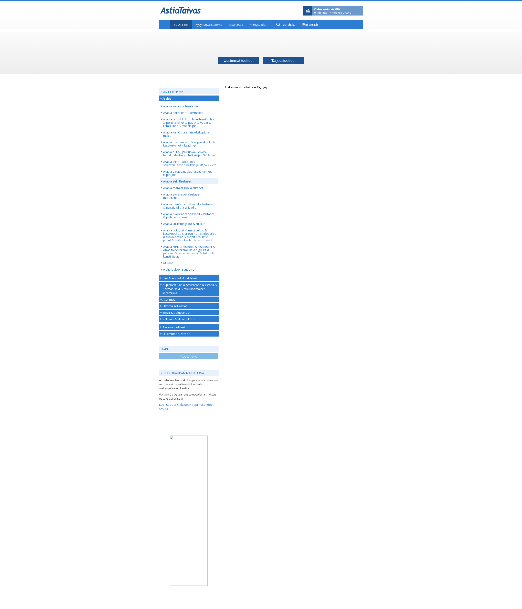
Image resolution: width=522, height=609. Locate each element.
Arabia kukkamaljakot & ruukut (184, 224)
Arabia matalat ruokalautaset (183, 188)
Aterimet (169, 299)
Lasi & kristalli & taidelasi (180, 278)
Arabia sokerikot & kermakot (183, 113)
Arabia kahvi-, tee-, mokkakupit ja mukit (186, 134)
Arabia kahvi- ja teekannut (181, 106)
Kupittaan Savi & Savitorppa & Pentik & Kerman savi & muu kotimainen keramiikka (190, 289)
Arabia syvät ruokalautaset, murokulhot (182, 196)
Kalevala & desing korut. (179, 319)
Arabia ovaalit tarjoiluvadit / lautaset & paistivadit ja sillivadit (188, 205)
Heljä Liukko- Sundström (180, 269)
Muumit (168, 263)
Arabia (167, 98)
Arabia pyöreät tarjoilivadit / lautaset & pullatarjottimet (189, 215)
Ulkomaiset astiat (175, 306)
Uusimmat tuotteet (176, 334)
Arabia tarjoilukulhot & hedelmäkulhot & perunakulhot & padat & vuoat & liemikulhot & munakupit (189, 122)
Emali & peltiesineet (176, 312)
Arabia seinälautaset (177, 181)
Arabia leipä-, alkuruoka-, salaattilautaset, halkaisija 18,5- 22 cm (189, 163)
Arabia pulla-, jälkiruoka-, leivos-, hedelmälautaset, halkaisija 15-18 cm (189, 153)
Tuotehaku (188, 356)
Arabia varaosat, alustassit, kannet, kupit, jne (187, 173)
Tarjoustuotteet (174, 327)
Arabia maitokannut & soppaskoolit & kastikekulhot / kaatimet (189, 143)
